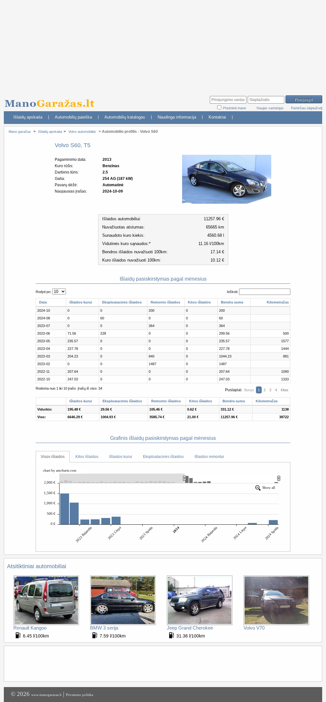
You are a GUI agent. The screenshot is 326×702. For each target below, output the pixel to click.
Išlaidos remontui (209, 456)
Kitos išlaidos (199, 302)
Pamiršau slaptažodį (306, 108)
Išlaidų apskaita (27, 117)
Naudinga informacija (177, 117)
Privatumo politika (79, 695)
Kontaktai (217, 117)
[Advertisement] (163, 44)
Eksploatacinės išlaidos (122, 302)
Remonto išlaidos (165, 302)
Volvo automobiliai (82, 131)
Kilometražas (278, 302)
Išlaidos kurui (80, 302)
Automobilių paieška (73, 117)
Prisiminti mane (235, 108)
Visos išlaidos (53, 456)
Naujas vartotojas (270, 108)
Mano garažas (20, 131)
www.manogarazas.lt (46, 695)
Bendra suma (232, 302)
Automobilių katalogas (124, 117)
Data (43, 302)
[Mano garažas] (51, 100)
